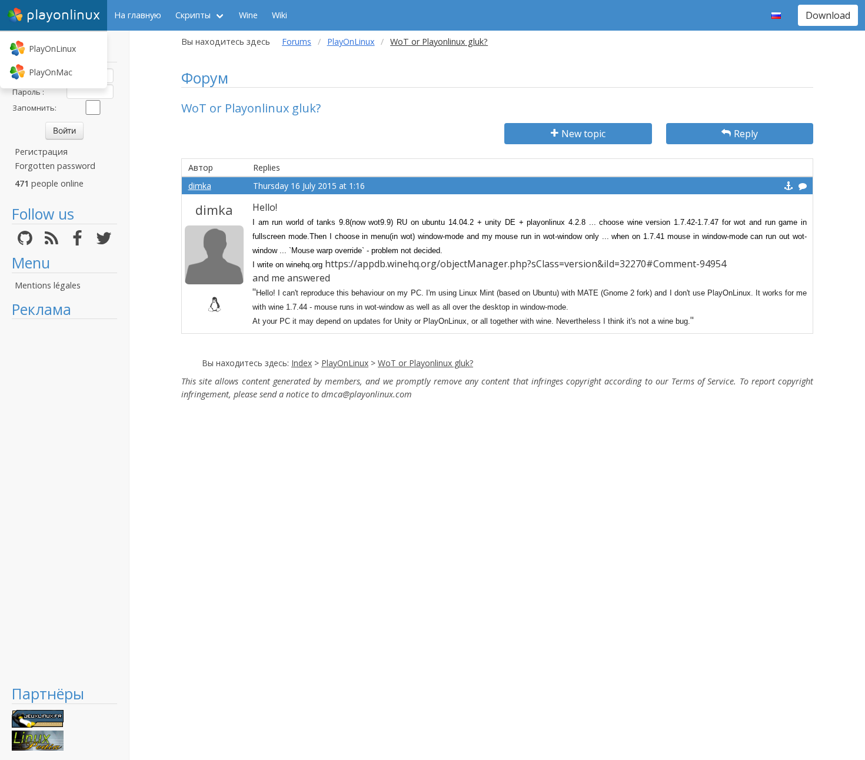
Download (828, 15)
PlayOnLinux (52, 48)
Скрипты (193, 15)
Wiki (279, 15)
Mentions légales (48, 285)
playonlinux (63, 15)
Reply (746, 133)
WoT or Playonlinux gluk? (425, 363)
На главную (137, 15)
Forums (296, 41)
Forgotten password (55, 165)
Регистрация (41, 151)
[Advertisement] (64, 501)
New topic (583, 133)
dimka (199, 185)
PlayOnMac (50, 72)
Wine (248, 15)
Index (301, 363)
